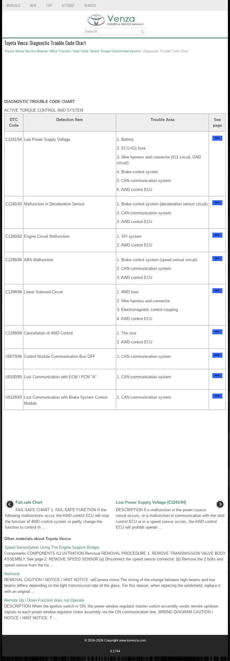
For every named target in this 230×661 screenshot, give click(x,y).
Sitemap (68, 5)
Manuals (13, 5)
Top (49, 5)
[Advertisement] (115, 78)
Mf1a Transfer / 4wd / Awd (69, 51)
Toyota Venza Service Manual (25, 51)
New (33, 5)
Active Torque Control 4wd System (115, 51)
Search (90, 5)
